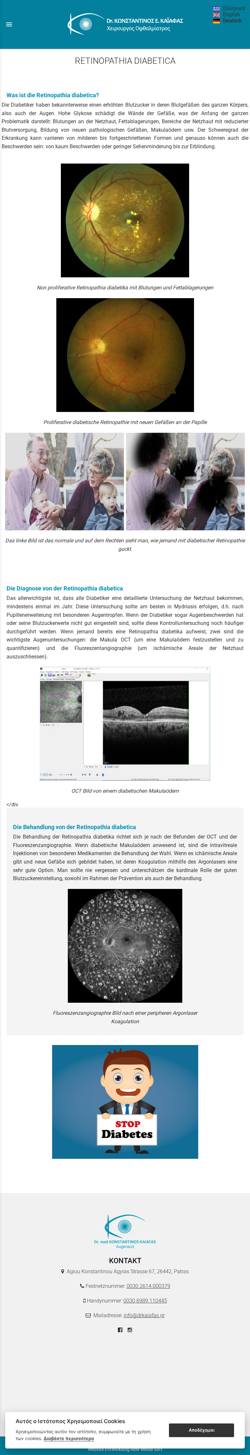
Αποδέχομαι (202, 1430)
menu (9, 24)
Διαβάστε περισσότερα (69, 1438)
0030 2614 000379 (148, 1286)
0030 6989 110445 (145, 1301)
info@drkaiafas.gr (144, 1315)
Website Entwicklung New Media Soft (125, 1449)
